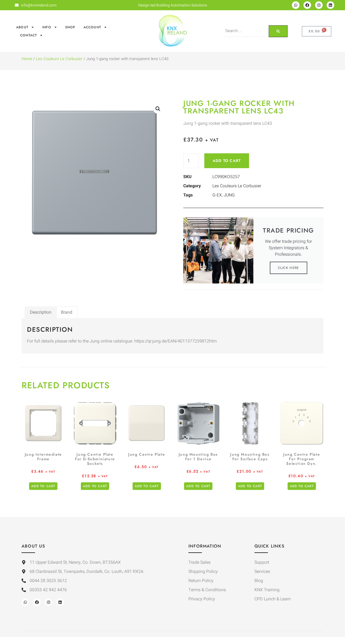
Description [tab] (40, 312)
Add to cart (227, 160)
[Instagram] (319, 5)
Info (46, 27)
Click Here (288, 267)
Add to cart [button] (43, 486)
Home (27, 59)
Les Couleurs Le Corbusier (59, 59)
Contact (28, 35)
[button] (158, 109)
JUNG (229, 195)
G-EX (217, 195)
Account (92, 27)
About (22, 27)
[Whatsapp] (295, 5)
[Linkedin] (330, 5)
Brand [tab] (66, 312)
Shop (70, 27)
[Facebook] (307, 5)
